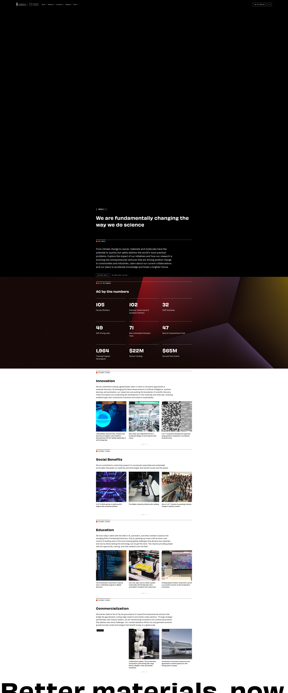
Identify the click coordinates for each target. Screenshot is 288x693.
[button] (44, 4)
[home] (27, 4)
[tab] (143, 444)
